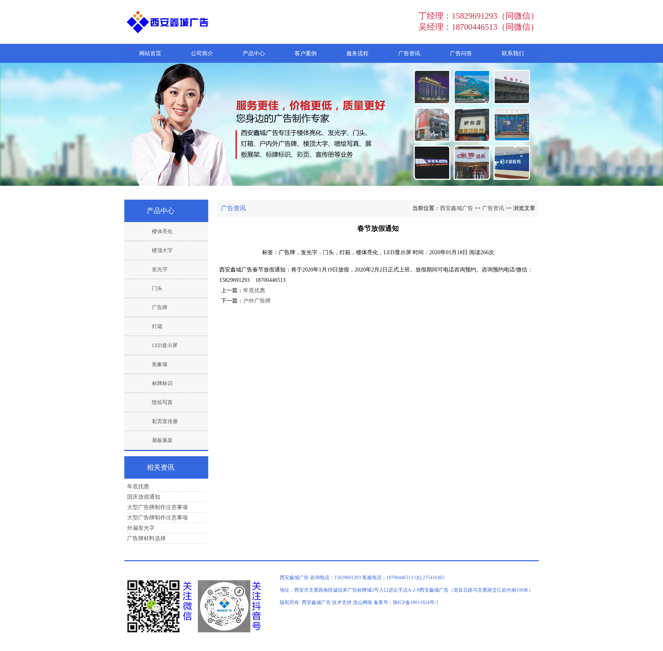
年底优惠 (254, 290)
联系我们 (513, 53)
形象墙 (159, 364)
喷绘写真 (162, 402)
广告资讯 (409, 53)
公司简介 (202, 53)
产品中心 (254, 53)
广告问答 (461, 53)
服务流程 (357, 53)
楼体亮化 (162, 231)
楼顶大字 (162, 250)
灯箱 (157, 326)
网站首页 (150, 53)
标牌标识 (162, 383)
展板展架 (162, 440)
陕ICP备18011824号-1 (416, 602)
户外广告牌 (257, 301)
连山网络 (362, 602)
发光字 (159, 269)
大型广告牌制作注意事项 (157, 507)
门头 (157, 288)
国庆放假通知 (143, 497)
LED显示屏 (164, 345)
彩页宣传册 (165, 421)
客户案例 (306, 53)
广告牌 (159, 307)
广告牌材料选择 (146, 538)
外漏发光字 (141, 528)
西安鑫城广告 (456, 208)
